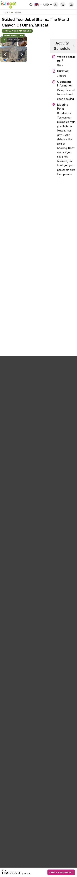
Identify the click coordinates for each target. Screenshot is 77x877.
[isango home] (8, 4)
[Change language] (38, 4)
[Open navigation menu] (71, 4)
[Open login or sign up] (55, 4)
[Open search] (31, 4)
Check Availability (61, 872)
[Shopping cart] (63, 4)
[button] (5, 60)
